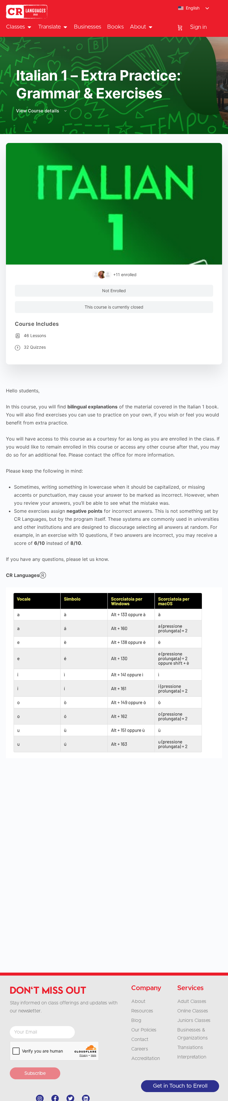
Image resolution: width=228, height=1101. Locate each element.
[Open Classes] (29, 27)
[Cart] (180, 27)
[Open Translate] (65, 27)
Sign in (198, 27)
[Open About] (150, 27)
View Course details (38, 111)
